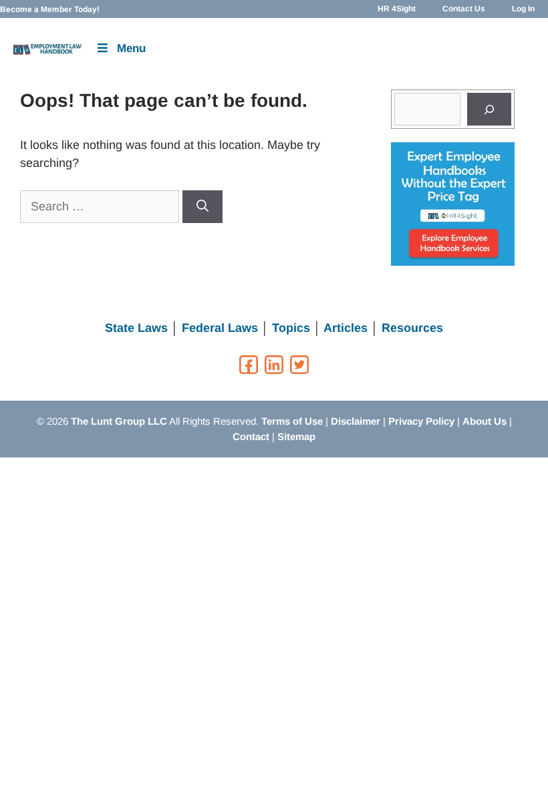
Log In (523, 8)
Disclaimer (355, 421)
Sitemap (296, 436)
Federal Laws (220, 328)
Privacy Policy (421, 421)
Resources (412, 328)
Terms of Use (292, 421)
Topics (291, 328)
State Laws (136, 328)
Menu (131, 48)
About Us (484, 421)
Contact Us (463, 8)
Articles (345, 328)
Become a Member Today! (50, 9)
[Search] (202, 206)
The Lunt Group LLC (119, 421)
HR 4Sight (397, 8)
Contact (251, 436)
